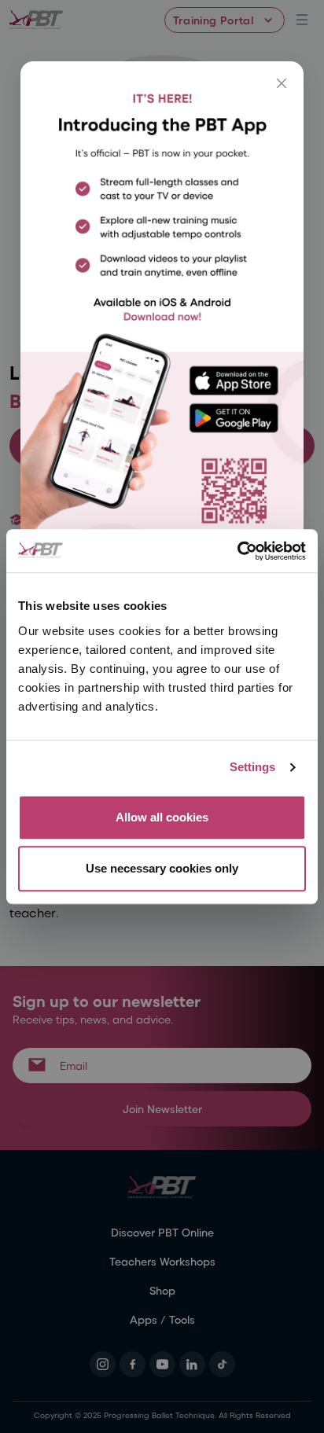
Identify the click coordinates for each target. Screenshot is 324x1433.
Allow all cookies (162, 817)
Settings (253, 766)
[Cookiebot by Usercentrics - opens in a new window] (237, 551)
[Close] (281, 83)
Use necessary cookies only (162, 868)
